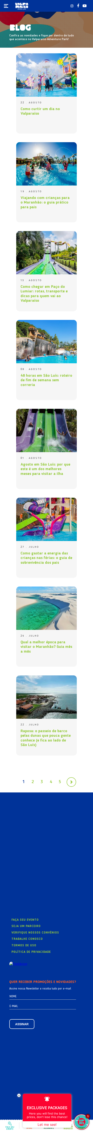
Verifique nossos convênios (35, 932)
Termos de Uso (23, 945)
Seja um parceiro (26, 926)
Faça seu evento (25, 919)
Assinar (22, 1024)
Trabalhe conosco (27, 938)
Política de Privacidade (31, 951)
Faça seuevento (9, 1128)
